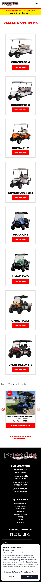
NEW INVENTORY (20, 503)
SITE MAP (20, 522)
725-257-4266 (20, 479)
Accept (29, 577)
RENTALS (20, 520)
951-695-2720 (20, 472)
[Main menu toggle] (36, 4)
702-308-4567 (20, 485)
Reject (11, 577)
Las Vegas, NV (20, 482)
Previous (2, 409)
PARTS (20, 517)
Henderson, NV (20, 476)
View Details (20, 67)
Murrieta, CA (20, 469)
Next (38, 409)
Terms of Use (18, 572)
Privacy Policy (31, 572)
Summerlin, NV (20, 488)
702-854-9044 (20, 491)
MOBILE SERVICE (20, 514)
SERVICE (20, 512)
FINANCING (20, 509)
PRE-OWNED (20, 506)
